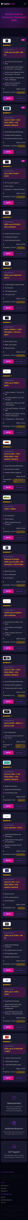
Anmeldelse (19, 98)
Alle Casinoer (5, 1185)
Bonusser (4, 1188)
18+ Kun (3, 1202)
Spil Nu (8, 98)
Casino (9, 3)
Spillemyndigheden (6, 1200)
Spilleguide (4, 1191)
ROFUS (3, 1197)
